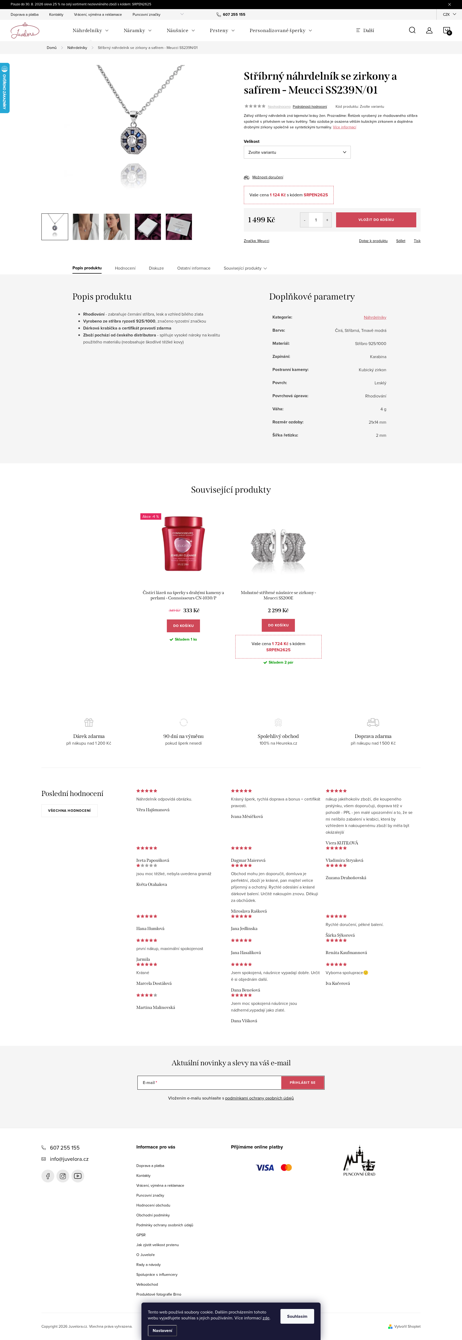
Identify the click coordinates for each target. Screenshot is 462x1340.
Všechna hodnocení (69, 810)
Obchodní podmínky (153, 1215)
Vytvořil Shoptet (407, 1326)
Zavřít (273, 239)
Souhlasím (297, 1316)
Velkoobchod (147, 1284)
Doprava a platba (24, 14)
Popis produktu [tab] (87, 268)
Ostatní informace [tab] (193, 268)
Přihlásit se (303, 1082)
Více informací (344, 127)
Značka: (256, 240)
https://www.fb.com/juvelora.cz (47, 1176)
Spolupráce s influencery (157, 1274)
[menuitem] (90, 30)
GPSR (141, 1235)
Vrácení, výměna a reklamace (98, 14)
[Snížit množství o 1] (304, 220)
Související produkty (242, 268)
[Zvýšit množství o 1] (327, 220)
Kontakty (56, 14)
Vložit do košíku (376, 219)
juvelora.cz (62, 1176)
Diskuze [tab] (156, 268)
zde (266, 1318)
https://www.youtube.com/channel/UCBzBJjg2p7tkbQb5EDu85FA (77, 1176)
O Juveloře (145, 1254)
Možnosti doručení (267, 177)
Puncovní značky (146, 14)
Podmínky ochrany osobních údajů (164, 1225)
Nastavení (162, 1330)
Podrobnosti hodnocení (310, 106)
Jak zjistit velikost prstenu (157, 1244)
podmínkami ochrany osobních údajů (259, 1098)
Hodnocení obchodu (153, 1205)
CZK (446, 14)
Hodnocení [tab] (125, 268)
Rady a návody (148, 1264)
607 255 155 (65, 1147)
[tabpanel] (183, 593)
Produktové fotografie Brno (158, 1294)
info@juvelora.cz (69, 1159)
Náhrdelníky (375, 317)
